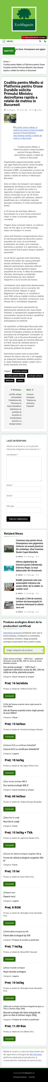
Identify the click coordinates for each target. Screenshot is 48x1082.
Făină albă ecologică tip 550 (16, 935)
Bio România (36, 1054)
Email (10, 495)
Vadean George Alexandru (31, 802)
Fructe (14, 826)
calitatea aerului (20, 371)
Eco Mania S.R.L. (27, 1032)
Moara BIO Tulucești (28, 952)
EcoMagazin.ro (28, 1073)
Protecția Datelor (20, 1077)
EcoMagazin (11, 110)
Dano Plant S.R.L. (27, 877)
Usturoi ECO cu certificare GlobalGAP (21, 749)
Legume (15, 754)
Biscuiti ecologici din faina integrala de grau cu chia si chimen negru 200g (21, 1013)
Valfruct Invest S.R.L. (29, 689)
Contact (32, 1077)
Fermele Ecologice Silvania (31, 729)
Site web (10, 506)
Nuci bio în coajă (11, 821)
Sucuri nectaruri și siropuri (23, 677)
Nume (10, 485)
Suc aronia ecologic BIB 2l (15, 785)
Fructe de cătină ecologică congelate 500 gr (23, 859)
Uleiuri (15, 717)
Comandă (9, 696)
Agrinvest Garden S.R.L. (30, 838)
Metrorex (9, 380)
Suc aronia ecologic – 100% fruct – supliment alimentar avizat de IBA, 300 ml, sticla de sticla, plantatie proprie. (23, 670)
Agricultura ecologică (12, 633)
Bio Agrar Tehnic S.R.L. (29, 766)
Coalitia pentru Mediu (15, 376)
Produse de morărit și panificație (25, 940)
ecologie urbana (35, 376)
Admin (20, 556)
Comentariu (12, 454)
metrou (20, 380)
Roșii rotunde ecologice (14, 971)
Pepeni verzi (9, 896)
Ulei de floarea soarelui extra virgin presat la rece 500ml (23, 711)
